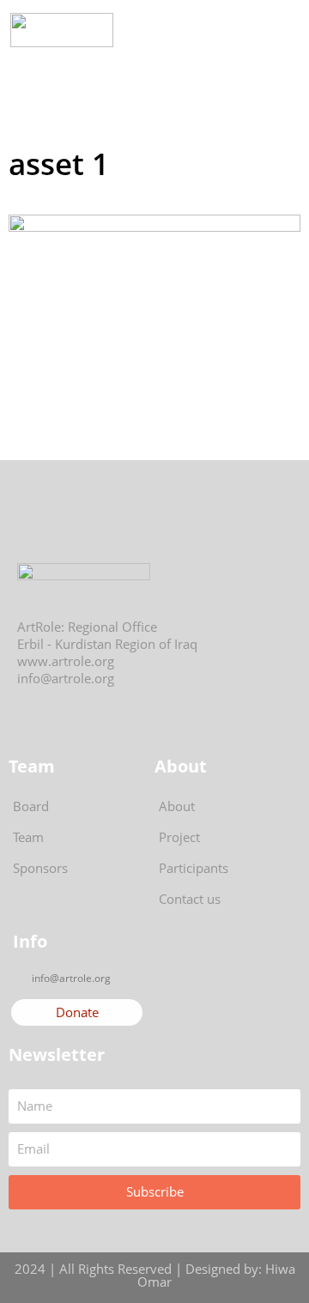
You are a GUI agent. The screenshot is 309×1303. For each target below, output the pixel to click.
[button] (250, 30)
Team (28, 836)
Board (31, 806)
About (177, 806)
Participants (193, 867)
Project (179, 836)
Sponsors (40, 867)
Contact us (190, 898)
